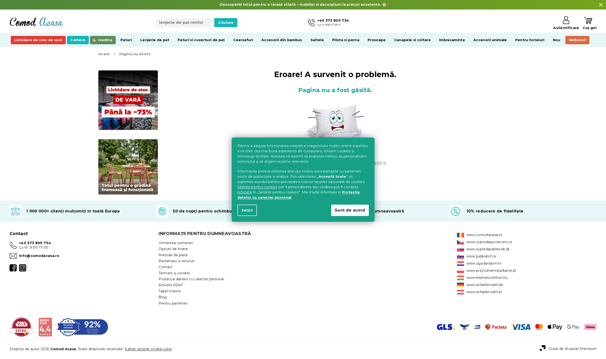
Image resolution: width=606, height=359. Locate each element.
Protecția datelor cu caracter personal (191, 279)
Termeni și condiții (174, 273)
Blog (163, 297)
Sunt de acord (350, 210)
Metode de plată (173, 255)
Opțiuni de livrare (173, 249)
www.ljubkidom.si (481, 256)
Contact (165, 267)
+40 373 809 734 (35, 243)
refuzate (244, 192)
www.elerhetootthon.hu (487, 277)
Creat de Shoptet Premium (572, 349)
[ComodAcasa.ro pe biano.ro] (45, 327)
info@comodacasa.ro (39, 256)
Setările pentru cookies (257, 187)
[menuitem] (38, 40)
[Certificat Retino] (83, 327)
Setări (247, 210)
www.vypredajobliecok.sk (488, 249)
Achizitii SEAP (171, 285)
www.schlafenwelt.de (484, 285)
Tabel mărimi (170, 291)
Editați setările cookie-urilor (148, 349)
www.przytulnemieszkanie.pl (491, 270)
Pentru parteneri (173, 303)
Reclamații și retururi (176, 261)
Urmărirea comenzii (176, 243)
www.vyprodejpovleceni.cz (489, 242)
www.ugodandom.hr (484, 263)
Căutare (225, 22)
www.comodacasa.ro (484, 235)
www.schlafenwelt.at (484, 292)
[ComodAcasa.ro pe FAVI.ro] (22, 327)
